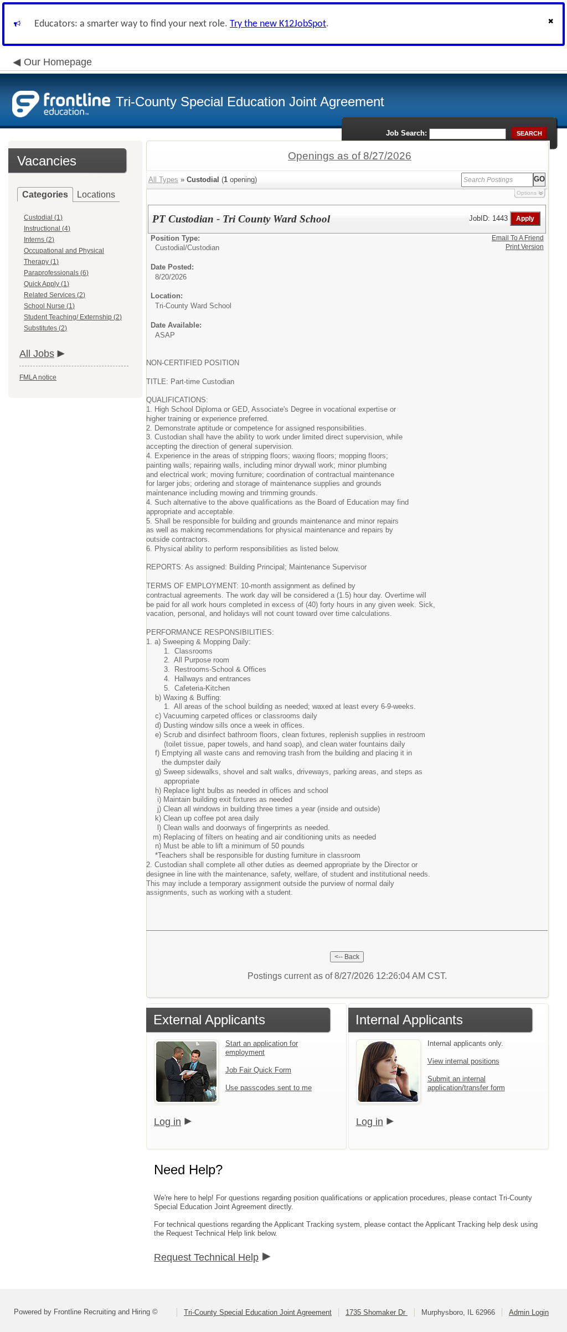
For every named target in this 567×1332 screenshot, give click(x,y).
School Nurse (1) (49, 306)
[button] (552, 24)
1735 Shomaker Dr (377, 1312)
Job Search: (406, 133)
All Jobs (36, 353)
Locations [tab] (96, 194)
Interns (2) (39, 239)
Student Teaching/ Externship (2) (73, 317)
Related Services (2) (54, 295)
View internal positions (463, 1061)
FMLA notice (37, 377)
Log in (167, 1122)
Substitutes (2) (45, 328)
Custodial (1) (43, 217)
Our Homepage (58, 62)
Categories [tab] (45, 194)
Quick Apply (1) (46, 284)
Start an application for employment (261, 1047)
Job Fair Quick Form (258, 1070)
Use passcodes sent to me (268, 1088)
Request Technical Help (206, 1257)
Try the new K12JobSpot (278, 24)
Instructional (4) (47, 228)
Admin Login (529, 1312)
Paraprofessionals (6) (56, 273)
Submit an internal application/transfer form (466, 1083)
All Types (163, 179)
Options (527, 193)
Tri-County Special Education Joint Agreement (258, 1312)
